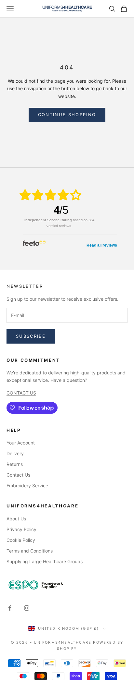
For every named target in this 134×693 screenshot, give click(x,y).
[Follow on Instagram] (26, 608)
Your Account (21, 442)
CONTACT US (21, 392)
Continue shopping (67, 114)
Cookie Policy (21, 540)
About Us (16, 518)
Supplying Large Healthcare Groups (45, 561)
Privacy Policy (21, 529)
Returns (15, 464)
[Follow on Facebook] (10, 608)
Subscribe (31, 336)
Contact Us (18, 475)
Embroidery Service (27, 485)
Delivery (15, 453)
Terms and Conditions (30, 550)
